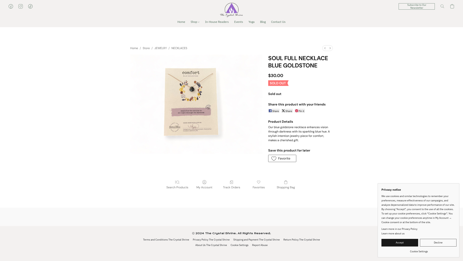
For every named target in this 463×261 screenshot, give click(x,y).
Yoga (252, 22)
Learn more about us (393, 233)
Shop (194, 22)
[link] (418, 250)
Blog (263, 22)
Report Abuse (260, 245)
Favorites (259, 187)
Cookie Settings (240, 245)
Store (146, 48)
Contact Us (278, 22)
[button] (231, 10)
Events (238, 22)
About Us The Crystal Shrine (211, 245)
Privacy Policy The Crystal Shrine (211, 239)
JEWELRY (160, 48)
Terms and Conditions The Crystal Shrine (166, 239)
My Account (204, 187)
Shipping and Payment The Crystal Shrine (256, 239)
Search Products (177, 187)
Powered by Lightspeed (231, 251)
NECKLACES (179, 48)
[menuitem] (325, 48)
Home (181, 22)
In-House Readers (217, 22)
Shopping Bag (286, 187)
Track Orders (231, 187)
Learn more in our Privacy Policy (399, 229)
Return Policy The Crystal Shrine (301, 239)
